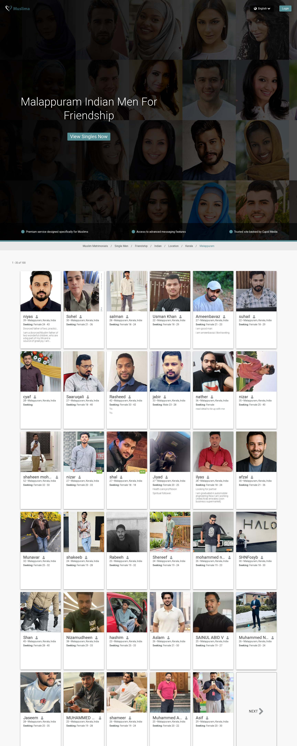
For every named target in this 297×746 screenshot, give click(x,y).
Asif (199, 717)
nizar (243, 396)
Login (285, 8)
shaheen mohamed (38, 477)
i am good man (204, 328)
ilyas (200, 477)
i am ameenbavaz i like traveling (212, 332)
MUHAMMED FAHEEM (81, 717)
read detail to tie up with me (210, 408)
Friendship (141, 246)
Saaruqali (75, 396)
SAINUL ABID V (210, 637)
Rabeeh (116, 557)
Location (173, 246)
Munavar (31, 557)
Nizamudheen (79, 637)
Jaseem (30, 717)
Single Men (121, 246)
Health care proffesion (165, 489)
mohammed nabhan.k (211, 557)
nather (202, 396)
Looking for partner (206, 489)
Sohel (71, 316)
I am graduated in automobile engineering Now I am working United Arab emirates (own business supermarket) (212, 497)
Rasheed (117, 396)
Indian (158, 246)
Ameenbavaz (208, 316)
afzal (243, 477)
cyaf (27, 396)
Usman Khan (165, 316)
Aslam (158, 637)
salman (116, 316)
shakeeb (74, 557)
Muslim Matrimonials (95, 246)
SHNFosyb (248, 557)
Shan (28, 637)
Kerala (189, 246)
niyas (28, 316)
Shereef (160, 557)
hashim (116, 637)
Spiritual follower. (162, 493)
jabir (157, 396)
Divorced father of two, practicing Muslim (40, 328)
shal (113, 477)
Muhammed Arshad (167, 717)
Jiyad (158, 477)
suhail (244, 316)
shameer (117, 717)
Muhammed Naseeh (254, 637)
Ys (110, 408)
